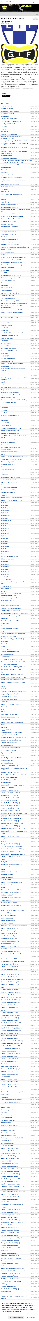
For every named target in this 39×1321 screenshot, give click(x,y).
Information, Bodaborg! (7, 923)
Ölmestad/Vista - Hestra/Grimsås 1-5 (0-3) (12, 679)
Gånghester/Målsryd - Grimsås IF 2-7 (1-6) (12, 1186)
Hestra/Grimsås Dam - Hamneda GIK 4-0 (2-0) (13, 818)
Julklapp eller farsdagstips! (8, 920)
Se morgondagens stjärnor (8, 1110)
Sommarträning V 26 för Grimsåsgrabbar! (12, 1222)
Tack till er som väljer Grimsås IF (10, 293)
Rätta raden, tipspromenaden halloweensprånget (14, 925)
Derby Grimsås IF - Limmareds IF (10, 226)
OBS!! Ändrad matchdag (7, 186)
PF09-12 (3, 859)
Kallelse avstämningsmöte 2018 (9, 598)
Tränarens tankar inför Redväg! (9, 969)
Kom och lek (4, 189)
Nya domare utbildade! (7, 874)
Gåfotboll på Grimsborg (7, 192)
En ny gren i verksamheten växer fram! (11, 177)
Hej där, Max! (4, 549)
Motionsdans (4, 283)
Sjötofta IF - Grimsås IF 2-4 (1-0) (10, 1217)
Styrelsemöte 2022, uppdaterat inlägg (11, 275)
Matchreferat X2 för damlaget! (9, 800)
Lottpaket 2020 (5, 346)
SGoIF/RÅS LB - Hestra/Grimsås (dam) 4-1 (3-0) (14, 813)
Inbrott (2, 472)
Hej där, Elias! (4, 523)
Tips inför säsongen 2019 (8, 490)
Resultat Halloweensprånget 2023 (10, 204)
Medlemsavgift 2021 (6, 325)
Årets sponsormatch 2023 (8, 214)
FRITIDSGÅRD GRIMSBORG (9, 119)
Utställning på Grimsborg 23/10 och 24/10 (12, 1138)
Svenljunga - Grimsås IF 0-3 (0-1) (10, 1066)
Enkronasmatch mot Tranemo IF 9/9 (11, 260)
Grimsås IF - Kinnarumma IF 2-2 (10, 946)
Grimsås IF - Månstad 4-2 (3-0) (9, 1058)
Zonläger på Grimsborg (7, 1266)
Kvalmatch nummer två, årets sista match (12, 440)
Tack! (2, 987)
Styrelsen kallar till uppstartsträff (10, 714)
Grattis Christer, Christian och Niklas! (11, 621)
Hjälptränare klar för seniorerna (9, 902)
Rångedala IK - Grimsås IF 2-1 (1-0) (10, 1153)
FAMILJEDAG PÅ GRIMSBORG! (10, 111)
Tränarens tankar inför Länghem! (10, 1051)
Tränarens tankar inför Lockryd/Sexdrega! (12, 982)
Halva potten (4, 641)
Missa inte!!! (4, 172)
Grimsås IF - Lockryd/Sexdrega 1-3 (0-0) (12, 1041)
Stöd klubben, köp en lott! (8, 1120)
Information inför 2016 (7, 1122)
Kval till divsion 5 (5, 445)
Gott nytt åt (4, 727)
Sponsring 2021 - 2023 (7, 338)
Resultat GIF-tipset (6, 249)
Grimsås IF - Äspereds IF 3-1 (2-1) (10, 792)
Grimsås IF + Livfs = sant (8, 397)
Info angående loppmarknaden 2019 (10, 451)
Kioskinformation (5, 1076)
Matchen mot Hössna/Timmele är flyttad (12, 219)
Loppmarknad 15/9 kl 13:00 (8, 636)
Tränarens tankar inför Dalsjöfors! (10, 1171)
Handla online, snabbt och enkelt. (10, 392)
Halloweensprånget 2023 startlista (10, 207)
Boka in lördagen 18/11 (7, 760)
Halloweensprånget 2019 (7, 462)
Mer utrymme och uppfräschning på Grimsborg (13, 1115)
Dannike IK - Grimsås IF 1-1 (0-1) (10, 808)
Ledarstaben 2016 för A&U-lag (9, 1125)
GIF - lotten (4, 272)
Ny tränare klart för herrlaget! (8, 915)
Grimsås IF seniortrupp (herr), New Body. (12, 722)
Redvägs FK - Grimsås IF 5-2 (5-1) (10, 844)
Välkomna (3, 129)
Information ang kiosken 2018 (9, 699)
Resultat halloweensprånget (8, 931)
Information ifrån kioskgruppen (9, 487)
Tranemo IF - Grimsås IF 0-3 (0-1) (10, 798)
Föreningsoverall (5, 1128)
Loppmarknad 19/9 (6, 1161)
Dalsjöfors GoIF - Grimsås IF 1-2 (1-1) (11, 1168)
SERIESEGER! (5, 356)
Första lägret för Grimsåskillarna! (10, 1197)
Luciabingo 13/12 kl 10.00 (8, 124)
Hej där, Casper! (5, 508)
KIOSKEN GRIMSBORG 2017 (9, 872)
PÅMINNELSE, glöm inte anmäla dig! (11, 423)
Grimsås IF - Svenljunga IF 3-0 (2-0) (11, 997)
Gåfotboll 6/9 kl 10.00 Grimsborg (10, 184)
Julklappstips (4, 285)
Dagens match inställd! (7, 753)
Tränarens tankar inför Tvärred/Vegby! (11, 1030)
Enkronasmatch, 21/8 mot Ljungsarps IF (12, 1204)
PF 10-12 (3, 689)
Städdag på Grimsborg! (7, 877)
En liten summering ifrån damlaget (10, 554)
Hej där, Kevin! (5, 551)
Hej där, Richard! (5, 515)
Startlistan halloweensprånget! (9, 742)
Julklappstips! (4, 618)
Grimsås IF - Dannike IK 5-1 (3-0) (10, 1158)
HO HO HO (4, 591)
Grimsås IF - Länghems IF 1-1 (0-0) (10, 787)
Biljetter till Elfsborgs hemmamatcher (11, 1258)
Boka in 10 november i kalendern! (10, 628)
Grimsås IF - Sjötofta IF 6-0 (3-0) (10, 1289)
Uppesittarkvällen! (6, 588)
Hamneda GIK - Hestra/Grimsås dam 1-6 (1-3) (13, 775)
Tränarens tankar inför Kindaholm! (10, 1025)
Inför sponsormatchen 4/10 (8, 358)
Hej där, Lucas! (5, 502)
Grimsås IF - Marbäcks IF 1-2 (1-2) (10, 1148)
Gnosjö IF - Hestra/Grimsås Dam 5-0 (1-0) (12, 823)
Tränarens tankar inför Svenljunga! (10, 1002)
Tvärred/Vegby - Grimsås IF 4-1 (9, 964)
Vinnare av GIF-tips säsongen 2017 (10, 696)
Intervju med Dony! (6, 913)
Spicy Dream (4, 838)
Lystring (3, 686)
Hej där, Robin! (5, 533)
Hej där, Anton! (5, 528)
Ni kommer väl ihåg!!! (6, 155)
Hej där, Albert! (5, 566)
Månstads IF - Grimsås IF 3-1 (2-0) (10, 1000)
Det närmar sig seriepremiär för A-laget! (11, 864)
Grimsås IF (4, 382)
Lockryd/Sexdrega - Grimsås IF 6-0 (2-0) (12, 979)
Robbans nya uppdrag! (7, 918)
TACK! (2, 755)
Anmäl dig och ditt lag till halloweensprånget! (13, 633)
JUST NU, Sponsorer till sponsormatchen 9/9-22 (14, 257)
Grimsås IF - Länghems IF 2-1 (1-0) (10, 984)
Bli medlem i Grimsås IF (7, 113)
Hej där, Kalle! (4, 518)
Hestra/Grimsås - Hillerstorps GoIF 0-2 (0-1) (13, 854)
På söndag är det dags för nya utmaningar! (12, 961)
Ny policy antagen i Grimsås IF (9, 1261)
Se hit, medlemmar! (6, 879)
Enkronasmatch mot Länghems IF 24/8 (11, 459)
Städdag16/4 (4, 1097)
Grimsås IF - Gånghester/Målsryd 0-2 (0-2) (12, 1268)
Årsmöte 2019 (4, 577)
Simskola (3, 841)
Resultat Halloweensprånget (8, 1133)
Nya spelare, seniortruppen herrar (10, 717)
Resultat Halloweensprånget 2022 (10, 239)
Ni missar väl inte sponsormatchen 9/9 (11, 262)
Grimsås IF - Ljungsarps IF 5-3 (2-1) (10, 1007)
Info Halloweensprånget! (7, 242)
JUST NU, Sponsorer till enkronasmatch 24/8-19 (14, 456)
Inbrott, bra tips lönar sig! (7, 469)
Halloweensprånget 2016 (7, 943)
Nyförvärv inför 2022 (6, 288)
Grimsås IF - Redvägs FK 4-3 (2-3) (10, 966)
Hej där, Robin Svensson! (8, 442)
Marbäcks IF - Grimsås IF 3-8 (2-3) (10, 805)
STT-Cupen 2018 (5, 719)
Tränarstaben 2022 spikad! (8, 298)
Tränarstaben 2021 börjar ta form (10, 351)
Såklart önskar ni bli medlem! (9, 158)
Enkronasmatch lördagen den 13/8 (10, 1015)
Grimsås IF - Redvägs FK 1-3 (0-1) (10, 803)
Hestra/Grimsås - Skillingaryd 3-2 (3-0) (11, 477)
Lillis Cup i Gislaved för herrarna (9, 556)
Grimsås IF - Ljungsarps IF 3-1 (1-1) (10, 1184)
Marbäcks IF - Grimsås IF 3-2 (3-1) (10, 1220)
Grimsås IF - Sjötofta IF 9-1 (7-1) (10, 1079)
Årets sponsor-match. (7, 373)
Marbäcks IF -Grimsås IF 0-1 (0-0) (10, 992)
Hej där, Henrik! (5, 564)
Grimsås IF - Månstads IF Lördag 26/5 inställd (13, 667)
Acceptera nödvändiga (16, 1317)
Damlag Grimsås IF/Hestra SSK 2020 (11, 428)
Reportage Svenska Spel (7, 224)
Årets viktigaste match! (7, 366)
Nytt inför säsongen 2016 (7, 1130)
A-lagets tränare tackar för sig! (9, 933)
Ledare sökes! (5, 1104)
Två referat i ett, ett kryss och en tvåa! (11, 659)
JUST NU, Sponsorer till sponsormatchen (12, 216)
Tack (2, 1089)
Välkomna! (4, 126)
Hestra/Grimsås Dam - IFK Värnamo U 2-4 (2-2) (14, 831)
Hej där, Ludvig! (5, 569)
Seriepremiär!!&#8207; (7, 1291)
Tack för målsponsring (7, 579)
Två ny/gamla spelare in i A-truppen (10, 1102)
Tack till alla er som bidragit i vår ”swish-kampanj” (14, 387)
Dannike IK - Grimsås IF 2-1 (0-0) (10, 1232)
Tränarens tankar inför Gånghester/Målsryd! (13, 1191)
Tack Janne (4, 672)
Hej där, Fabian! (5, 546)
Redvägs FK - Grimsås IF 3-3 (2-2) (10, 1243)
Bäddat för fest (5, 254)
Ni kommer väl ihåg (6, 167)
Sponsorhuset (4, 340)
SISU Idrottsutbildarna (7, 1145)
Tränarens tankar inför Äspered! (9, 1199)
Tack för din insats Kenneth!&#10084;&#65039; (14, 400)
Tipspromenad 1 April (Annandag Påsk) (11, 194)
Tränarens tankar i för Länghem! (9, 989)
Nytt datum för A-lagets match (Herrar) (11, 265)
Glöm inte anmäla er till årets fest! (10, 244)
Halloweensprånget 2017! (7, 745)
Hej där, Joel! (4, 541)
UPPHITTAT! (4, 631)
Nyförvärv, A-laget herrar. (7, 712)
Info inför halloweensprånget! (8, 936)
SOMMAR (3, 1207)
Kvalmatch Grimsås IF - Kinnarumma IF (12, 951)
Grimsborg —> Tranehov (7, 267)
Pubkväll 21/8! (5, 1202)
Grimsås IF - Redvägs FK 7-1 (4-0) (10, 1174)
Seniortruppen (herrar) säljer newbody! (11, 892)
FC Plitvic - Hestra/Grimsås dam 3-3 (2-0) (12, 849)
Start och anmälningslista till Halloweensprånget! (14, 303)
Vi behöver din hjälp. (6, 290)
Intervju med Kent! (6, 900)
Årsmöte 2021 (4, 328)
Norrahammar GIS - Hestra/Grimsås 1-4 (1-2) (13, 662)
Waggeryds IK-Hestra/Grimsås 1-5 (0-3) (11, 669)
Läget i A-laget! (5, 1094)
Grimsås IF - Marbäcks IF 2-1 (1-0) (10, 856)
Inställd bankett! (5, 603)
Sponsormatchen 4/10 (7, 361)
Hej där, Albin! (4, 561)
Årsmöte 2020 (4, 412)
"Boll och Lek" (5, 131)
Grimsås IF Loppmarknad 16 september (12, 780)
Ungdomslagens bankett (7, 600)
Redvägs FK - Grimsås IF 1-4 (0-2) (10, 1033)
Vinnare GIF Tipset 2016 (7, 948)
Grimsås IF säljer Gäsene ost (9, 482)
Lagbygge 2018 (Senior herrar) (9, 730)
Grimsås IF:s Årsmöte (7, 885)
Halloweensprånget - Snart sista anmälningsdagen (14, 613)
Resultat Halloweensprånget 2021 (10, 301)
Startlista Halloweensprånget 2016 (10, 941)
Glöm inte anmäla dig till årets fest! (10, 610)
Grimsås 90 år (5, 237)
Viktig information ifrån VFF (8, 402)
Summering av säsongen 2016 (9, 938)
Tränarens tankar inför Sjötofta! (9, 1020)
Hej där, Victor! (5, 536)
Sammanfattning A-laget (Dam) (9, 795)
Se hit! (2, 709)
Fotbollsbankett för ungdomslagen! (10, 747)
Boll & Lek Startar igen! (7, 106)
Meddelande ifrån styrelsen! (8, 1064)
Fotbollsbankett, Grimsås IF (8, 750)
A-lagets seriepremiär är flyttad (9, 694)
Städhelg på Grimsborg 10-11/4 (9, 335)
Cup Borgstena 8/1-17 (7, 895)
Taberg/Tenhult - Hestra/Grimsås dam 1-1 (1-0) (13, 677)
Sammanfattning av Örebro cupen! (10, 1214)
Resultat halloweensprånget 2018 (10, 605)
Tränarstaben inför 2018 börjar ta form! (11, 732)
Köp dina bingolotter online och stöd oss (12, 395)
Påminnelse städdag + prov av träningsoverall (13, 691)
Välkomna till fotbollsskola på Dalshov (11, 846)
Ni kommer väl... (5, 116)
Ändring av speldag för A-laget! (9, 1163)
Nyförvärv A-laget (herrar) (7, 559)
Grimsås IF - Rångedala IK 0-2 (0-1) (10, 1227)
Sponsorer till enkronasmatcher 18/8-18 (11, 651)
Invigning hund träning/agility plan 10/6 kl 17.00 (14, 141)
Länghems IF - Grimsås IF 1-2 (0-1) (10, 851)
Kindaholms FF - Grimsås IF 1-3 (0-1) (11, 1084)
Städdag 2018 (4, 701)
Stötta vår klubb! (5, 202)
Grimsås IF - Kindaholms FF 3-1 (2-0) (11, 1023)
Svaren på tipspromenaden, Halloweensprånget (14, 737)
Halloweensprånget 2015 (7, 1143)
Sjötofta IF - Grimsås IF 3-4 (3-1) (10, 1018)
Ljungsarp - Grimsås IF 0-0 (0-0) (9, 1071)
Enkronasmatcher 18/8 (7, 656)
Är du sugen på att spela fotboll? (10, 164)
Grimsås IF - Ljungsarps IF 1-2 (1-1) (10, 765)
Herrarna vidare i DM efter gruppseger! (11, 497)
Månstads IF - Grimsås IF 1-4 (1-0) (10, 790)
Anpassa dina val (7, 1313)
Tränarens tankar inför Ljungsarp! (10, 1012)
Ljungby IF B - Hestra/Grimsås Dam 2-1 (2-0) (13, 828)
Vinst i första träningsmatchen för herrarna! (12, 278)
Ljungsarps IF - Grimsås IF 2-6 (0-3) (10, 1255)
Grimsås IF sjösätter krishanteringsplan (11, 882)
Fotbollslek (4, 410)
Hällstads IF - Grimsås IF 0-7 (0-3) (10, 810)
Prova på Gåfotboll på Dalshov (9, 492)
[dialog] (19, 1310)
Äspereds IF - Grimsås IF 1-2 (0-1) (10, 1273)
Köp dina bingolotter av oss (8, 234)
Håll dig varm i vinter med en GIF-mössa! (12, 890)
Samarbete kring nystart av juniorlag (11, 905)
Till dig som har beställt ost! (8, 479)
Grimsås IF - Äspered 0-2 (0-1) (9, 1194)
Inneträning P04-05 (6, 586)
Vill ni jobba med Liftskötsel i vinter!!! (11, 954)
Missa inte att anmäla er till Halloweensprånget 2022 (15, 247)
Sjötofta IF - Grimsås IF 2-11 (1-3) (10, 772)
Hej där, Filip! (4, 505)
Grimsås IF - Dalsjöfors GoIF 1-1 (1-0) (11, 1237)
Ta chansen (4, 1112)
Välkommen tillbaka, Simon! (8, 280)
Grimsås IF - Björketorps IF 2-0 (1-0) (11, 704)
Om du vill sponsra (6, 649)
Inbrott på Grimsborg (6, 1117)
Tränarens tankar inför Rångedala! (10, 1156)
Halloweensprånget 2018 (7, 654)
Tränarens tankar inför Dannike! (9, 977)
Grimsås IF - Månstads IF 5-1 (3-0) (10, 1209)
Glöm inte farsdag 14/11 (7, 295)
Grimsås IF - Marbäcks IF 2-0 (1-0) (10, 1053)
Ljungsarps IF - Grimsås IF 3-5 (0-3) (10, 815)
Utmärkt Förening (5, 1107)
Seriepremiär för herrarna (7, 485)
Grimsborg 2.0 (5, 323)
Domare (3, 724)
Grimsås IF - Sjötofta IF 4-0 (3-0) (10, 821)
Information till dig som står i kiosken (11, 1281)
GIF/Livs (3, 384)
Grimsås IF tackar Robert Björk (9, 928)
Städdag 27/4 (4, 495)
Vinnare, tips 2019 (6, 425)
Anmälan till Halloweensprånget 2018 (11, 615)
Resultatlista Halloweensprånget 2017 (11, 740)
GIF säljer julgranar (6, 343)
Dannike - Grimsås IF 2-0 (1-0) (9, 1035)
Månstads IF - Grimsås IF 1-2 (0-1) (10, 1278)
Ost (2, 467)
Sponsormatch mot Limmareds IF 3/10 (11, 310)
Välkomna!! (4, 170)
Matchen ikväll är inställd (7, 252)
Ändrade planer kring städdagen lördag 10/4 (13, 333)
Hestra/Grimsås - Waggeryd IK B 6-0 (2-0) (12, 639)
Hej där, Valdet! (5, 513)
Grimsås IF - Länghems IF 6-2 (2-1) (10, 1179)
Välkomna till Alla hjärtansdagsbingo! (11, 121)
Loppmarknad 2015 (6, 1250)
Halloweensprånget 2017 (7, 763)
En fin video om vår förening (8, 221)
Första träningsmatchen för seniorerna (11, 1099)
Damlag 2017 (4, 862)
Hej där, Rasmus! (5, 531)
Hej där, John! (4, 538)
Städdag (3, 869)
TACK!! (3, 454)
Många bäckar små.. (6, 389)
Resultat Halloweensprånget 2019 (10, 430)
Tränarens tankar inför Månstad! (9, 1005)
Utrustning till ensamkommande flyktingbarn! (13, 1092)
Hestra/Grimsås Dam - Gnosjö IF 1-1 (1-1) (12, 785)
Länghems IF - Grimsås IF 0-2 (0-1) (10, 1046)
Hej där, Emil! (4, 543)
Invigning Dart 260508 (7, 108)
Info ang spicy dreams (7, 867)
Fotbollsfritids (4, 474)
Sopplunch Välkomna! (7, 175)
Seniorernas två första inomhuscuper (11, 897)
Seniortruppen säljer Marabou (9, 348)
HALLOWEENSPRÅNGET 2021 (9, 317)
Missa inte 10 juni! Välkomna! (9, 134)
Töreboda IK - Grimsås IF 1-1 (9, 959)
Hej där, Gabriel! (5, 510)
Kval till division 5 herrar (7, 626)
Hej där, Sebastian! (6, 520)
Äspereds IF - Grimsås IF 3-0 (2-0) (10, 826)
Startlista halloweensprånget (8, 1135)
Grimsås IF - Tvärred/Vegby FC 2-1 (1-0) (12, 1028)
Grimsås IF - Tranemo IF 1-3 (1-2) (10, 836)
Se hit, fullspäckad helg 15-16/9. (9, 777)
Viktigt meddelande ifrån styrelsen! (10, 1048)
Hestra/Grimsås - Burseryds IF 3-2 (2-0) (12, 674)
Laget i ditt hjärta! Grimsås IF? (9, 735)
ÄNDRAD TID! (5, 623)
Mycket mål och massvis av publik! (10, 644)
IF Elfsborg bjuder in (6, 1284)
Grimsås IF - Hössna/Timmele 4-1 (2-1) (11, 500)
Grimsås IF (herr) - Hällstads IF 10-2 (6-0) (12, 758)
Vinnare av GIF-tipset (6, 1140)
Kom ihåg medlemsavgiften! (8, 231)
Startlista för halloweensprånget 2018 (11, 608)
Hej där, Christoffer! (6, 526)
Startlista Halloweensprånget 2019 (10, 433)
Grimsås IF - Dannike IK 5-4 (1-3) (10, 974)
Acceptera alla (31, 1317)
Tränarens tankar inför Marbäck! (9, 995)
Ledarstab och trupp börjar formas (10, 415)
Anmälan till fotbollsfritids (8, 464)
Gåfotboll (3, 199)
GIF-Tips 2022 (5, 270)
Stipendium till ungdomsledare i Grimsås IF (12, 910)
